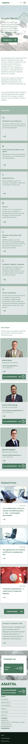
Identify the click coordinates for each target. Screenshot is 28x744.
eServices (4, 715)
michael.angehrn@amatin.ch (11, 455)
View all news (12, 611)
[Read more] (13, 136)
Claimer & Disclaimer (5, 738)
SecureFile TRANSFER (9, 691)
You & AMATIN (5, 706)
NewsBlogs (4, 712)
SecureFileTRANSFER (10, 377)
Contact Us (7, 40)
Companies (4, 699)
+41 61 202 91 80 (7, 457)
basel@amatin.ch (6, 726)
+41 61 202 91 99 (7, 412)
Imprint (2, 735)
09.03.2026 (22, 586)
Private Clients (5, 702)
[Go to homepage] (5, 3)
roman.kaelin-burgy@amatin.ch (12, 410)
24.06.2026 (22, 505)
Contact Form (7, 668)
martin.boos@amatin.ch (10, 366)
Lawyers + (4, 709)
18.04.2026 (22, 547)
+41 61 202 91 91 (7, 368)
